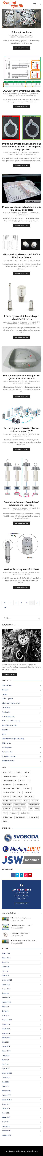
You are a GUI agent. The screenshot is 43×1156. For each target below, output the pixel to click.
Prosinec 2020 (6, 1131)
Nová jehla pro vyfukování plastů (21, 569)
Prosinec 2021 (6, 1091)
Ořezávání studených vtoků (12, 801)
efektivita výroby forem (10, 776)
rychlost (16, 809)
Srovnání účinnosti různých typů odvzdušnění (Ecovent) (21, 503)
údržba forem (7, 817)
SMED (4, 734)
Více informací (9, 674)
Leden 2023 (6, 1055)
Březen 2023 (6, 1051)
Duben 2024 (6, 1033)
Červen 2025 (6, 984)
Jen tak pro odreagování (11, 788)
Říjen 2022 (5, 1060)
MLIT (20, 792)
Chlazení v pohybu (21, 32)
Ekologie (4, 694)
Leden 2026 (6, 967)
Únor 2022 (5, 1082)
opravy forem (17, 796)
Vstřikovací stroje (7, 752)
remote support (34, 805)
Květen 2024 (6, 1029)
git (29, 780)
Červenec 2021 (7, 1100)
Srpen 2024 (5, 1015)
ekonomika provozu (9, 780)
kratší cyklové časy (9, 792)
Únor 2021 (5, 1122)
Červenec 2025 (7, 980)
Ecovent (26, 772)
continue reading (21, 48)
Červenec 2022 (7, 1073)
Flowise (22, 780)
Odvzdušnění (34, 94)
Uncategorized (7, 747)
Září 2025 (5, 971)
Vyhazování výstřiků (8, 761)
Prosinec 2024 (6, 998)
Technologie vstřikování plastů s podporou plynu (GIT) (22, 430)
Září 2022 (5, 1064)
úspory (5, 821)
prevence (35, 801)
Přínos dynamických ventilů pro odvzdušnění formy (21, 317)
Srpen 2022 (5, 1069)
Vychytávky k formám (27, 96)
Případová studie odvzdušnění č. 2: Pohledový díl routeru (21, 208)
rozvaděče (6, 809)
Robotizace (5, 730)
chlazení (17, 772)
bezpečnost (7, 772)
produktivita (7, 805)
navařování (29, 792)
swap (37, 809)
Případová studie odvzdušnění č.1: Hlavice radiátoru (21, 256)
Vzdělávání (13, 813)
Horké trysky (7, 784)
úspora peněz (33, 817)
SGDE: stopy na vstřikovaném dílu (21, 91)
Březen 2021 (6, 1117)
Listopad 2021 (6, 1095)
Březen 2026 (6, 958)
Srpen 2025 (5, 975)
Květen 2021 (6, 1108)
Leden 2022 (6, 1086)
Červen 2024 (6, 1024)
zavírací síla (25, 813)
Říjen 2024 (5, 1007)
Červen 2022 (6, 1077)
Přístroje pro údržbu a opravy (11, 721)
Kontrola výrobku (7, 699)
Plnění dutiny (13, 96)
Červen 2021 (6, 1104)
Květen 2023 (6, 1046)
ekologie (25, 776)
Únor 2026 (5, 962)
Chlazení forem (7, 685)
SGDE (30, 809)
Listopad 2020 (6, 1135)
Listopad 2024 (6, 1002)
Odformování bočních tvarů (21, 37)
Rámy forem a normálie (9, 725)
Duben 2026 (6, 953)
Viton (4, 813)
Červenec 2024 (7, 1020)
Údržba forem (21, 215)
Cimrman (5, 690)
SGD (24, 809)
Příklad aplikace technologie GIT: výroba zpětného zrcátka (21, 377)
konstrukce (26, 788)
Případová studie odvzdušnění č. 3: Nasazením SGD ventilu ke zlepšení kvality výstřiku (21, 147)
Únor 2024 (5, 1042)
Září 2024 (5, 1011)
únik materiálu (20, 817)
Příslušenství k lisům (8, 716)
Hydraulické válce (20, 784)
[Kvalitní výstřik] (13, 4)
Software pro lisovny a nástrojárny (13, 738)
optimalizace (29, 796)
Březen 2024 (6, 1038)
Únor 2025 (5, 993)
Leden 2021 (6, 1126)
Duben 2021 (6, 1113)
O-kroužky (6, 796)
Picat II (26, 801)
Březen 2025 (6, 989)
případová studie (20, 805)
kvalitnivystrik (16, 35)
